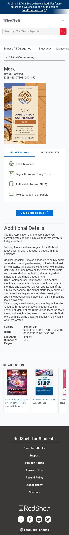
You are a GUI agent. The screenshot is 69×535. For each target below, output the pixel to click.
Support (34, 455)
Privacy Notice (34, 462)
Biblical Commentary (22, 57)
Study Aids (45, 48)
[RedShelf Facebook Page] (30, 521)
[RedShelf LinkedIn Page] (21, 521)
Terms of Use (34, 470)
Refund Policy (34, 477)
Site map (34, 492)
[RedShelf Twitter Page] (48, 521)
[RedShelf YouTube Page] (39, 521)
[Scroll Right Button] (66, 391)
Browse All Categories (17, 48)
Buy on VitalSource (33, 213)
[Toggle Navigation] (63, 20)
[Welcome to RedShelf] (12, 21)
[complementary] (34, 384)
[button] (34, 164)
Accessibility (34, 484)
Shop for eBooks (34, 448)
